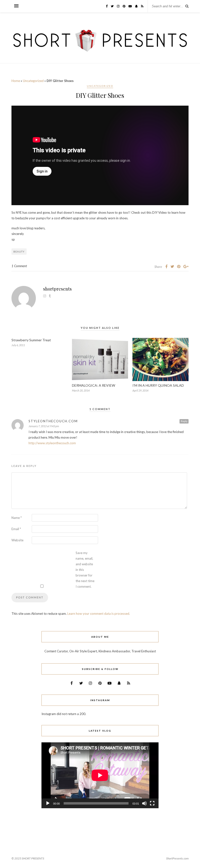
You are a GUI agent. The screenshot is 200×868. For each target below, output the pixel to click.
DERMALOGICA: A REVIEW (93, 385)
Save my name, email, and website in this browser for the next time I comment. (85, 569)
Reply (184, 421)
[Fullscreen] (152, 803)
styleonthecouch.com (53, 421)
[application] (100, 775)
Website (17, 540)
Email (16, 529)
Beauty (19, 251)
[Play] (47, 803)
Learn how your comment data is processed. (98, 614)
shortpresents (57, 289)
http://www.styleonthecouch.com (52, 443)
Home (15, 81)
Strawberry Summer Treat (31, 340)
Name (16, 518)
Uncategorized (33, 81)
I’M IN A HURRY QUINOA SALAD (158, 385)
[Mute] (144, 803)
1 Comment (19, 266)
